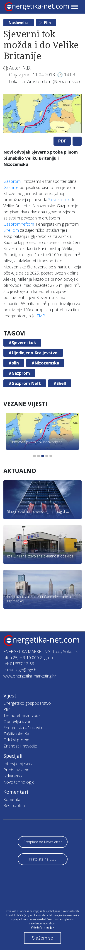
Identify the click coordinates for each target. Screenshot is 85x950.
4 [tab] (46, 456)
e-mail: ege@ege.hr (20, 670)
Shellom (11, 230)
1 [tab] (34, 456)
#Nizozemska (45, 363)
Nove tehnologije (18, 782)
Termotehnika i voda (22, 715)
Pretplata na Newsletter (42, 841)
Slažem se (42, 938)
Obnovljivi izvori (17, 721)
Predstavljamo (16, 769)
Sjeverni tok (58, 199)
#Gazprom (19, 373)
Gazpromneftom (18, 224)
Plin (47, 22)
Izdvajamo (12, 776)
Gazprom (12, 181)
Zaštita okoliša (16, 733)
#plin (14, 363)
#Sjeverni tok (22, 342)
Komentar (12, 799)
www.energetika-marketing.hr (29, 676)
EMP (41, 315)
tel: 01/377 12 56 (18, 663)
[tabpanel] (42, 113)
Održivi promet (17, 740)
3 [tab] (42, 456)
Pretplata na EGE (42, 859)
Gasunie (10, 187)
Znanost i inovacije (20, 746)
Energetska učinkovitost (25, 727)
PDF (62, 141)
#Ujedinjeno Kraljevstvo (33, 352)
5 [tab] (50, 456)
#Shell (59, 383)
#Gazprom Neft (25, 383)
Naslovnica (19, 22)
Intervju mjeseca (18, 763)
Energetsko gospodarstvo (27, 703)
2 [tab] (38, 456)
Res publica (14, 805)
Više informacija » (42, 927)
